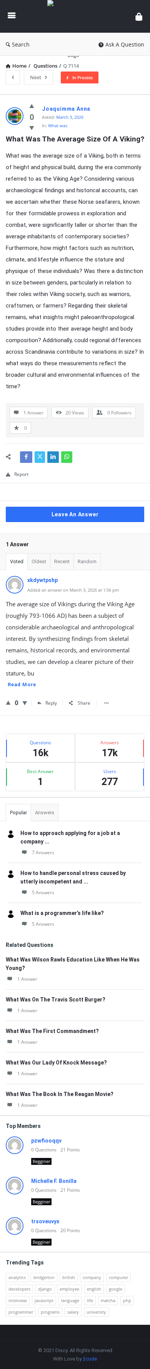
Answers (44, 812)
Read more (22, 684)
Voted (16, 561)
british (68, 1277)
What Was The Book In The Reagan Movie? (59, 1094)
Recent (62, 561)
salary (73, 1312)
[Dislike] (31, 128)
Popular (18, 812)
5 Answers (43, 892)
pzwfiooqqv (46, 1141)
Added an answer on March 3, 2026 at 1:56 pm (73, 590)
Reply (51, 703)
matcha (108, 1300)
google (115, 1289)
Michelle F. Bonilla (54, 1181)
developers (19, 1289)
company (92, 1277)
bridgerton (44, 1277)
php (127, 1300)
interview (17, 1300)
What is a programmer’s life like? (62, 913)
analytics (17, 1277)
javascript (44, 1300)
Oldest (39, 561)
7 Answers (43, 852)
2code (90, 1359)
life (90, 1300)
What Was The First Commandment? (52, 1031)
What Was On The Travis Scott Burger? (55, 999)
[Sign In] (138, 16)
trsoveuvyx (45, 1221)
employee (69, 1289)
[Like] (31, 106)
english (94, 1289)
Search (21, 44)
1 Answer (27, 979)
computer (118, 1277)
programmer (20, 1312)
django (45, 1289)
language (70, 1300)
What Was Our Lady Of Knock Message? (56, 1063)
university (96, 1312)
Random (87, 561)
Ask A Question (124, 44)
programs (50, 1312)
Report (21, 474)
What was (57, 125)
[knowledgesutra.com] (75, 16)
